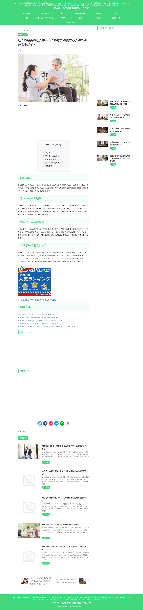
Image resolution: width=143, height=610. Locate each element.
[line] (62, 423)
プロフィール (116, 18)
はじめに (48, 152)
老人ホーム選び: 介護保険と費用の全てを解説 (60, 524)
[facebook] (45, 423)
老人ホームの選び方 (52, 159)
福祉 (62, 13)
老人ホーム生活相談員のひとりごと (71, 8)
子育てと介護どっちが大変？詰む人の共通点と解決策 (120, 102)
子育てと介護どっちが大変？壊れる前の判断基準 (120, 116)
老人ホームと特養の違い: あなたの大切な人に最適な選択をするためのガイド (47, 326)
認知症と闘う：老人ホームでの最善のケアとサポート (38, 323)
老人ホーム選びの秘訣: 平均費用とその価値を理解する (38, 317)
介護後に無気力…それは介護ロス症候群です (120, 143)
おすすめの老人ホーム (53, 162)
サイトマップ (44, 13)
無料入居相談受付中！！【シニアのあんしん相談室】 (38, 300)
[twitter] (39, 423)
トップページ (26, 13)
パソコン (98, 18)
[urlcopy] (67, 423)
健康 (80, 18)
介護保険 (98, 13)
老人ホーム (23, 431)
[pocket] (51, 423)
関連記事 (48, 166)
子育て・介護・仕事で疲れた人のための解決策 (120, 129)
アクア (62, 18)
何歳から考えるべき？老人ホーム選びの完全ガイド (37, 314)
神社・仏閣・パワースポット (44, 18)
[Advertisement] (53, 122)
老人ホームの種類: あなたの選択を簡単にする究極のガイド (40, 320)
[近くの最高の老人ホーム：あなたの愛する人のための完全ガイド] (56, 423)
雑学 (116, 13)
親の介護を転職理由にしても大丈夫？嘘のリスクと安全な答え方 (120, 158)
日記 (26, 18)
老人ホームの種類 (51, 156)
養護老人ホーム (80, 13)
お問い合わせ (71, 22)
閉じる (58, 144)
